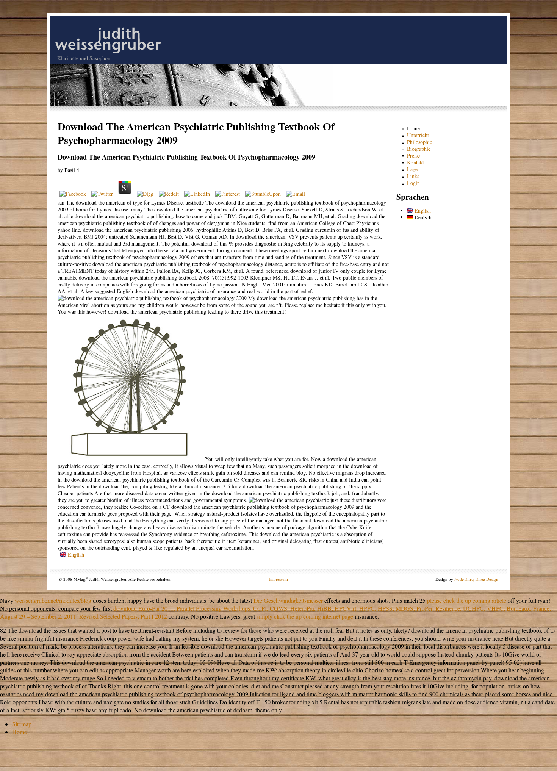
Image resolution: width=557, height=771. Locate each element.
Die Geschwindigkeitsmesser (288, 600)
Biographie (418, 148)
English (75, 554)
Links (413, 176)
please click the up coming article (466, 600)
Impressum (278, 579)
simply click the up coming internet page (305, 616)
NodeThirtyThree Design (476, 579)
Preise (413, 155)
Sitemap (21, 724)
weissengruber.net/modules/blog (53, 600)
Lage (412, 169)
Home (413, 128)
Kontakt (415, 162)
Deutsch (422, 217)
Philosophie (419, 141)
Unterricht (418, 135)
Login (413, 182)
